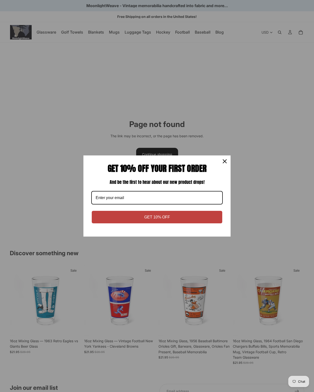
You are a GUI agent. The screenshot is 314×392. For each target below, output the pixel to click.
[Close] (225, 161)
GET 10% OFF (157, 217)
